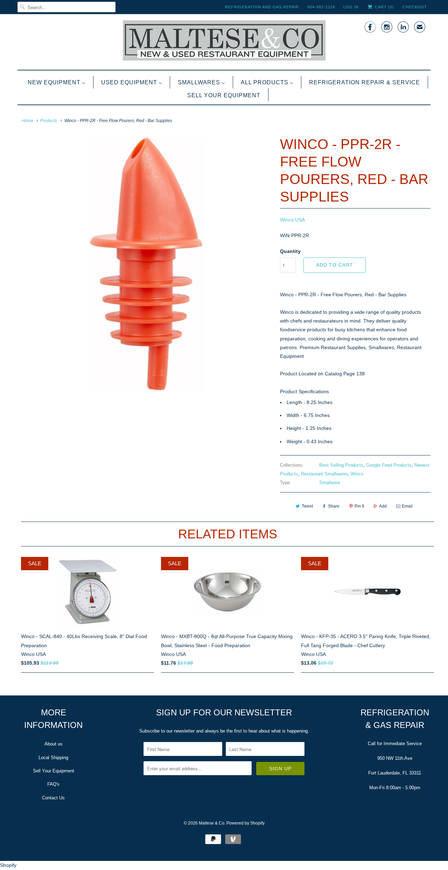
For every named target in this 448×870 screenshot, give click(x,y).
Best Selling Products (341, 465)
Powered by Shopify (245, 823)
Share (334, 506)
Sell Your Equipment (53, 770)
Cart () (383, 7)
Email (407, 506)
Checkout (414, 7)
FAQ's (53, 784)
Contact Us (53, 797)
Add (383, 506)
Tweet (307, 506)
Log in (351, 7)
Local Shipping (53, 757)
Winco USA (292, 219)
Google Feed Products (389, 465)
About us (53, 744)
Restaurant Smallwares (324, 473)
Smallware (329, 482)
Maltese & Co (211, 823)
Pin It (359, 506)
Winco (357, 473)
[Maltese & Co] (224, 41)
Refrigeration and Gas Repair (262, 7)
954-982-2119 (321, 7)
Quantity (290, 251)
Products (48, 120)
